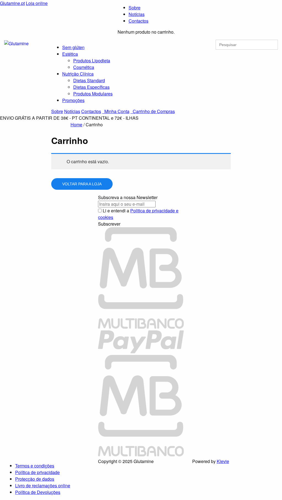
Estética (70, 54)
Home (76, 124)
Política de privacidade (37, 472)
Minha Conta (115, 111)
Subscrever (109, 224)
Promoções (73, 100)
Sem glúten (73, 47)
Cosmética (83, 67)
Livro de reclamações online (42, 485)
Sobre (134, 7)
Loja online (37, 3)
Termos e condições (34, 465)
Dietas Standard (89, 80)
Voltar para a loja (82, 184)
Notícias (137, 14)
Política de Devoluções (37, 492)
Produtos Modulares (93, 93)
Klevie (223, 461)
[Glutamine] (16, 43)
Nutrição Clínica (78, 74)
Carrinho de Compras (153, 111)
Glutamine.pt (12, 3)
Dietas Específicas (91, 87)
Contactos (138, 21)
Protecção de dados (34, 479)
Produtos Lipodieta (91, 60)
